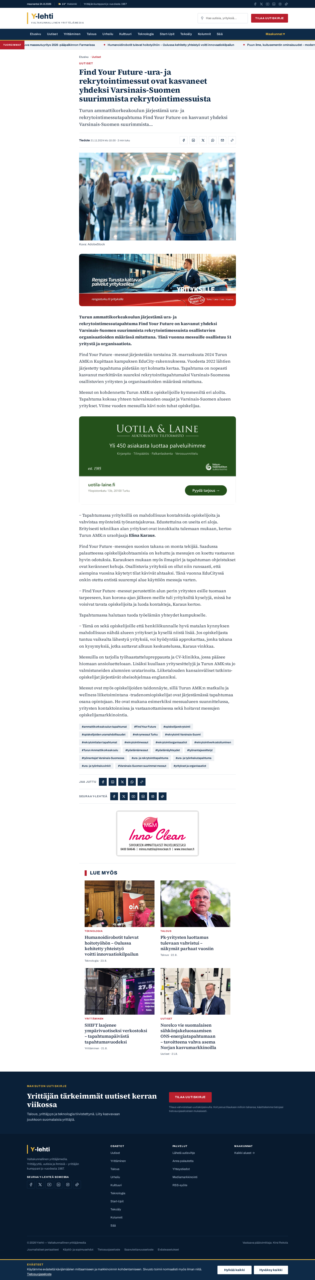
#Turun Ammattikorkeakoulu (100, 750)
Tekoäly (186, 34)
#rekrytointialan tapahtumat (99, 742)
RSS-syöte (179, 1185)
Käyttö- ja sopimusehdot (78, 1249)
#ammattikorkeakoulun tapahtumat (104, 726)
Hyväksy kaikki (270, 1270)
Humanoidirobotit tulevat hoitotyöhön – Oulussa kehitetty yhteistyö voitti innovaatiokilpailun (148, 45)
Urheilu (107, 34)
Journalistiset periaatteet (43, 1249)
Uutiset (52, 34)
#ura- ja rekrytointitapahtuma (150, 758)
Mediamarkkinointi (184, 1177)
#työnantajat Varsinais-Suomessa (103, 758)
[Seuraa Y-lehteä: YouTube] (267, 4)
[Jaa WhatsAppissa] (213, 140)
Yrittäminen (72, 34)
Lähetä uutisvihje (183, 1153)
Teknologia (146, 34)
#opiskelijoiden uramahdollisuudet (103, 734)
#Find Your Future (145, 726)
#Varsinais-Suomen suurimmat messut (142, 765)
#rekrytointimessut (136, 742)
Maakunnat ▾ (275, 34)
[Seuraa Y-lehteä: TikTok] (286, 4)
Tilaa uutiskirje (269, 18)
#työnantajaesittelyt (200, 750)
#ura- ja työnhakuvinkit (96, 765)
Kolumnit (204, 34)
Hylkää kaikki (234, 1270)
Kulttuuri (125, 34)
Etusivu (35, 34)
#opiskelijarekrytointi (176, 726)
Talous (92, 34)
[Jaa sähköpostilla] (222, 140)
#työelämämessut (136, 750)
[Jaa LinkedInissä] (193, 140)
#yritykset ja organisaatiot (190, 765)
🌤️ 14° (67, 4)
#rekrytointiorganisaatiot (171, 742)
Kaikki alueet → (244, 1153)
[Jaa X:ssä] (203, 140)
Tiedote (84, 140)
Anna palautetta (182, 1161)
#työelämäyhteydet (167, 750)
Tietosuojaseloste (109, 1249)
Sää (220, 34)
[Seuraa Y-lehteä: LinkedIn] (274, 4)
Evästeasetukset (168, 1249)
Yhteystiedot (181, 1169)
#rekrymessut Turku (145, 734)
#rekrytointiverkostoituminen (212, 742)
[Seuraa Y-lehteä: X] (261, 4)
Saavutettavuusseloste (139, 1249)
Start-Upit (167, 34)
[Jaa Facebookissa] (183, 140)
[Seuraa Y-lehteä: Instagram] (280, 4)
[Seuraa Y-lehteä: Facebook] (255, 4)
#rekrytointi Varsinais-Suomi (183, 734)
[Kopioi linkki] (232, 140)
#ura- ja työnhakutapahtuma (193, 758)
